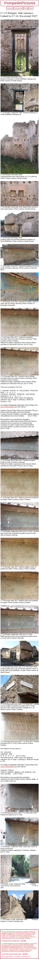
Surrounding (17, 8)
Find (25, 8)
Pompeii (9, 8)
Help (30, 8)
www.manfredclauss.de (8, 407)
